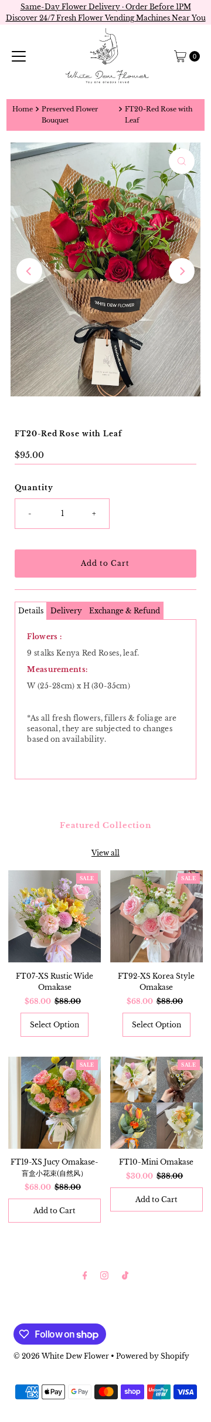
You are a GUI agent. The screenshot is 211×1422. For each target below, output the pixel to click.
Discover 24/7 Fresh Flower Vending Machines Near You (106, 17)
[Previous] (29, 271)
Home (22, 109)
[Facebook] (85, 1275)
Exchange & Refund (124, 610)
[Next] (182, 271)
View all (105, 853)
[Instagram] (104, 1275)
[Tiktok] (125, 1275)
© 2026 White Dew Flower (61, 1356)
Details (30, 610)
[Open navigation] (19, 56)
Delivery (66, 610)
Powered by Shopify (152, 1356)
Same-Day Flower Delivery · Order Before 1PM (106, 6)
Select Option (54, 1024)
